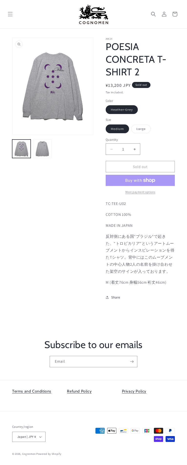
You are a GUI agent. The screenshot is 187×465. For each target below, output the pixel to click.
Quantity (112, 140)
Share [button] (115, 297)
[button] (10, 14)
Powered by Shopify (48, 454)
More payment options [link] (140, 192)
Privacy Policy (134, 391)
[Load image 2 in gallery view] (42, 149)
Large (143, 129)
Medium (120, 129)
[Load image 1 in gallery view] (21, 149)
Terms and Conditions (31, 391)
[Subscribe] (131, 361)
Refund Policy (79, 391)
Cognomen (29, 454)
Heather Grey (124, 110)
